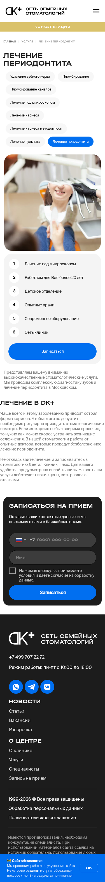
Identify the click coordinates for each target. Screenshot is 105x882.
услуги (27, 41)
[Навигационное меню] (96, 11)
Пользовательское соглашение (42, 817)
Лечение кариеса (24, 115)
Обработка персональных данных (45, 808)
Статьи (16, 711)
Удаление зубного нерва (30, 76)
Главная (9, 41)
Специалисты (24, 768)
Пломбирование (75, 76)
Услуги (16, 759)
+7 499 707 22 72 (27, 656)
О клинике (20, 750)
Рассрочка (20, 729)
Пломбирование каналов (31, 89)
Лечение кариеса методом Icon (36, 128)
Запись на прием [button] (27, 778)
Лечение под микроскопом (32, 102)
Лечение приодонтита (71, 141)
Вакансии (20, 720)
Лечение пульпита (25, 141)
